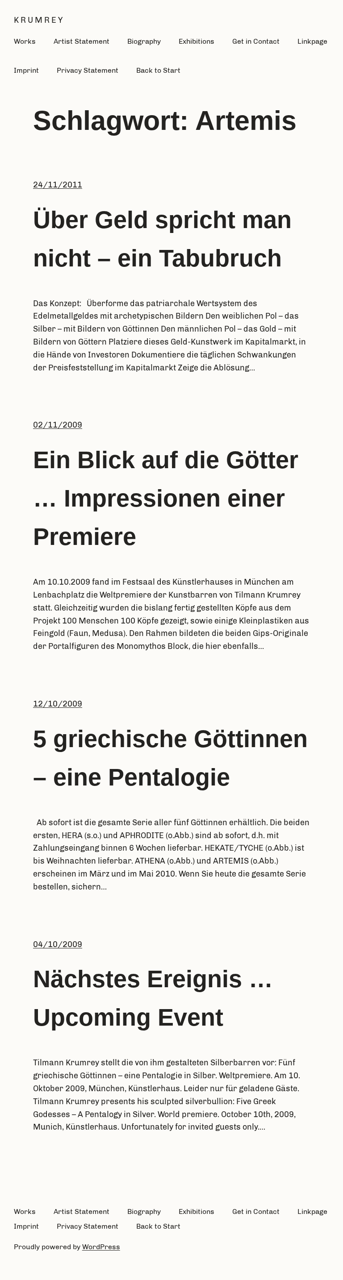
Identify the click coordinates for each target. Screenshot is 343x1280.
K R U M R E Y (38, 20)
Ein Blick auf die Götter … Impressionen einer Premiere (165, 498)
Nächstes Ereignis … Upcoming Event (153, 998)
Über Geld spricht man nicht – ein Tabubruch (162, 238)
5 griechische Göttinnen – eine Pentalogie (170, 757)
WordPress (101, 1247)
